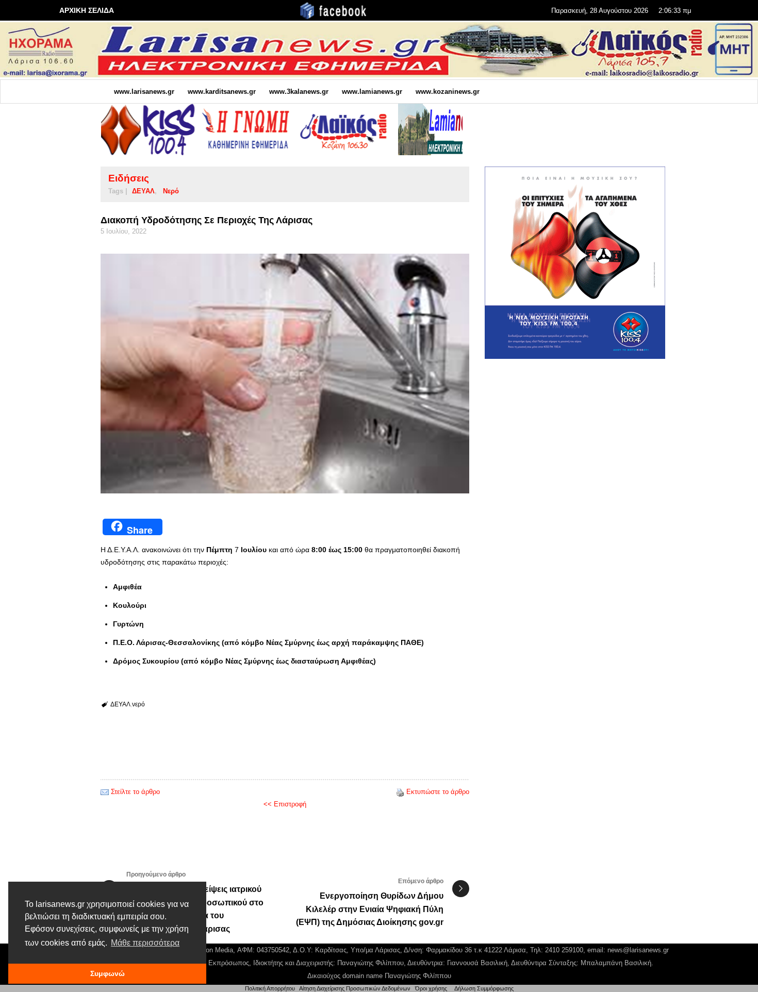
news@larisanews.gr (638, 950)
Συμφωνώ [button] (107, 973)
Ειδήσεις (128, 178)
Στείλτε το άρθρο (135, 792)
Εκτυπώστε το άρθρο (437, 792)
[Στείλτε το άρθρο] (105, 792)
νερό (171, 191)
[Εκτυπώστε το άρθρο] (400, 792)
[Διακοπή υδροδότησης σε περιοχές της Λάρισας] (285, 373)
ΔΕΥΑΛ (143, 191)
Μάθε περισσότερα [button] (145, 942)
